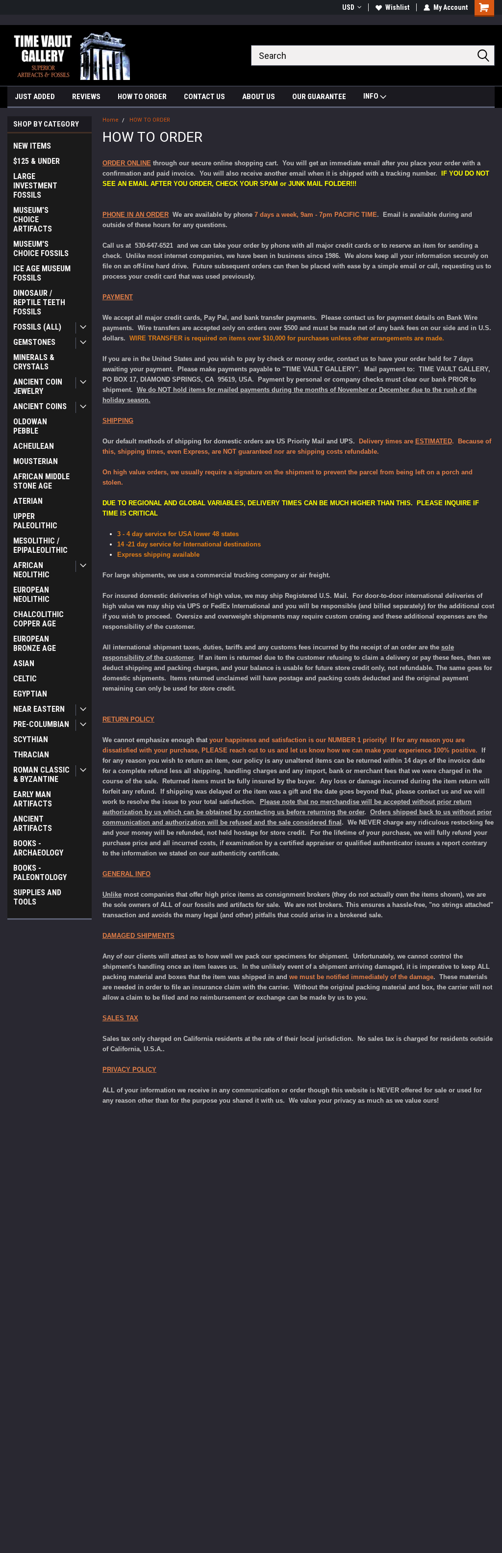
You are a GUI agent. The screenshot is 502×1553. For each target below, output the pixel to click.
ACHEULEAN (33, 446)
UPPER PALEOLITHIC (35, 521)
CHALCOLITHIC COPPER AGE (38, 619)
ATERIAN (28, 501)
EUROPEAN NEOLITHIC (31, 594)
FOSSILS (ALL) (37, 327)
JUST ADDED (35, 96)
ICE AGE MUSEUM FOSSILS (42, 273)
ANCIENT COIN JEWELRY (37, 386)
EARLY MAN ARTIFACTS (32, 799)
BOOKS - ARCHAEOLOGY (38, 848)
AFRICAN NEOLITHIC (31, 570)
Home (110, 120)
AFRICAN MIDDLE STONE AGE (41, 481)
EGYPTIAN (30, 694)
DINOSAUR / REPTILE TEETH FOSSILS (39, 302)
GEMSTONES (34, 342)
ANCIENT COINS (40, 406)
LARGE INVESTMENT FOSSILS (35, 186)
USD (348, 7)
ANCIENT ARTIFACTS (32, 823)
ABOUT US (258, 96)
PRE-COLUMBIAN (41, 724)
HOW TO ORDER (142, 96)
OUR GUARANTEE (319, 96)
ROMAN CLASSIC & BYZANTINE (41, 774)
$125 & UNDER (36, 161)
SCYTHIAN (30, 739)
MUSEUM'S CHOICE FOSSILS (41, 248)
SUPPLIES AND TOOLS (37, 897)
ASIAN (23, 663)
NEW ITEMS (32, 146)
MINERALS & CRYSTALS (33, 362)
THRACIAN (31, 754)
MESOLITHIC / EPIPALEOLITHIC (40, 545)
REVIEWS (86, 96)
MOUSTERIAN (35, 461)
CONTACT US (204, 96)
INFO (371, 96)
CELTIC (25, 678)
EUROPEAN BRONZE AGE (34, 643)
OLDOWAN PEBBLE (30, 426)
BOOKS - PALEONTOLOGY (40, 872)
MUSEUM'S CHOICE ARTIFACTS (32, 219)
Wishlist (397, 7)
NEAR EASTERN (39, 709)
